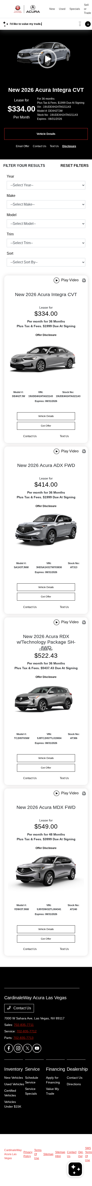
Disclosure (69, 146)
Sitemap (48, 1154)
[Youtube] (36, 1048)
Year (10, 176)
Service (32, 1069)
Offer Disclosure (46, 335)
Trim (10, 234)
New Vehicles (13, 1077)
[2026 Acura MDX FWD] (46, 871)
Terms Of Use (38, 1154)
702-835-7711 (24, 1025)
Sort (10, 253)
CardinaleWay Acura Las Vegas (13, 1154)
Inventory (13, 1069)
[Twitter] (27, 1048)
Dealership (77, 1069)
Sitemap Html (60, 1154)
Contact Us (22, 1008)
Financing (55, 1069)
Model (12, 215)
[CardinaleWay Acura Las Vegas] (27, 8)
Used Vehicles (14, 1084)
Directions (74, 1084)
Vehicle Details (46, 133)
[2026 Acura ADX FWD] (46, 529)
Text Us (64, 436)
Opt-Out (80, 1154)
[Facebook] (8, 1048)
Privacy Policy (27, 1154)
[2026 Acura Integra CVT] (46, 358)
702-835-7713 (23, 1038)
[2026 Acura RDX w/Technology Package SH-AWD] (46, 700)
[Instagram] (18, 1048)
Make (11, 196)
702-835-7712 (27, 1031)
